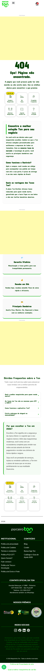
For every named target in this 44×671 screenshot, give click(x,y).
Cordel (26, 547)
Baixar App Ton (29, 551)
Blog (25, 544)
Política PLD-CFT (8, 555)
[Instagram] (15, 630)
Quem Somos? (6, 558)
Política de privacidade (9, 544)
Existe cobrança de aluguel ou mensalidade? (22, 414)
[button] (13, 3)
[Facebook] (19, 630)
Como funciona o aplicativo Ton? (22, 408)
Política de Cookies (8, 547)
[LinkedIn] (24, 630)
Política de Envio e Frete (10, 571)
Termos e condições (8, 551)
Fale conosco (6, 562)
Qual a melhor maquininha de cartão (22, 669)
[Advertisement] (22, 38)
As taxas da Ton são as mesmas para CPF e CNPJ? (22, 402)
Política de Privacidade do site (22, 664)
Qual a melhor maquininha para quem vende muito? (22, 395)
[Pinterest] (28, 630)
